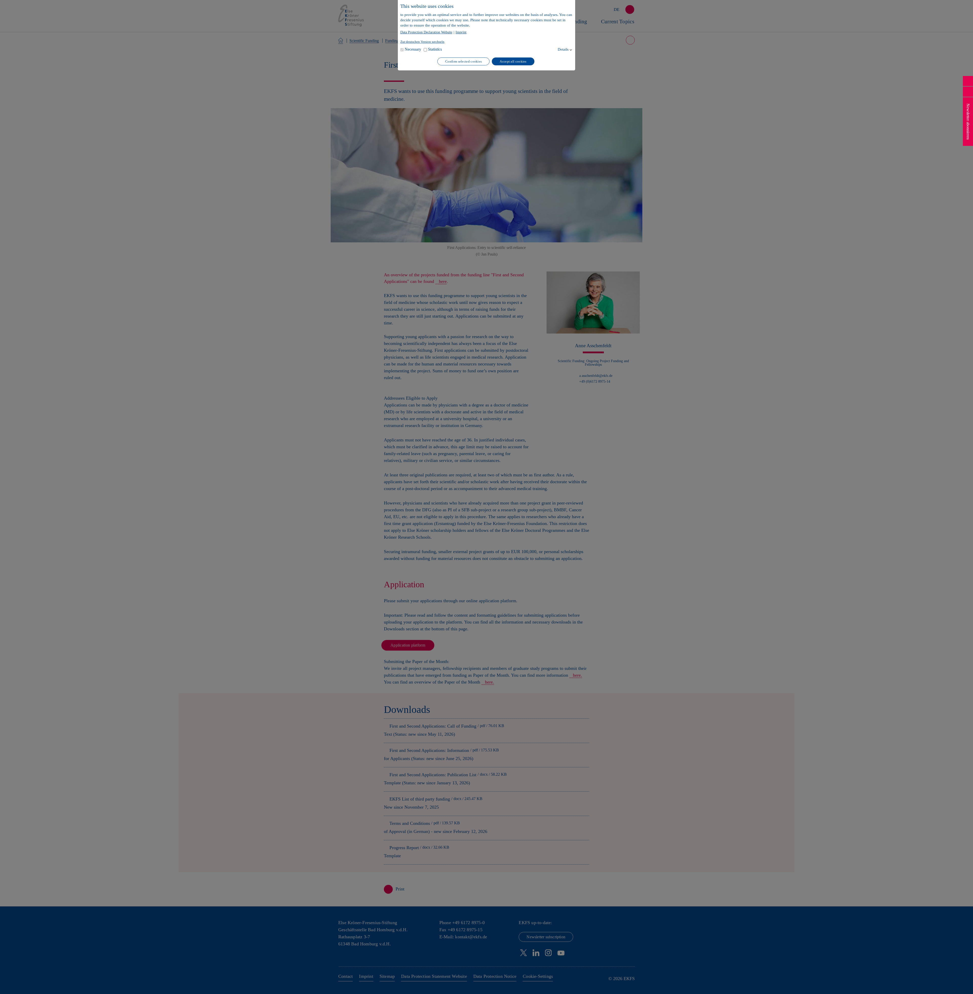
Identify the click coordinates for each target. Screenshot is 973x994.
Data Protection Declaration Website (426, 32)
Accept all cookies (513, 61)
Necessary (413, 49)
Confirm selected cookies (463, 61)
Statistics (435, 49)
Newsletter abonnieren (968, 122)
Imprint (461, 32)
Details (563, 49)
